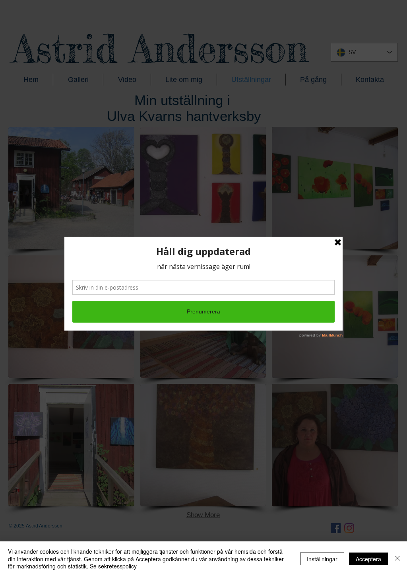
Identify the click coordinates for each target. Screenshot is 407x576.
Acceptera (368, 559)
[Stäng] (397, 559)
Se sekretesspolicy (113, 566)
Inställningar (322, 559)
